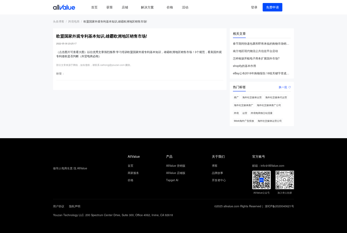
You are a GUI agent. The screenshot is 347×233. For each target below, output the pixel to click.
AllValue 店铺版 (175, 173)
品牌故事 (217, 173)
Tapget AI (172, 180)
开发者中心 (219, 180)
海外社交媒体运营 (252, 97)
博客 (214, 166)
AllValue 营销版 (175, 166)
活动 (185, 7)
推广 (236, 97)
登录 (254, 7)
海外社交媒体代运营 (276, 97)
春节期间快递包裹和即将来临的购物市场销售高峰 (262, 43)
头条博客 (58, 21)
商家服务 (133, 173)
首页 (94, 7)
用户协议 (58, 206)
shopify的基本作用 (244, 66)
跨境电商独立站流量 (261, 112)
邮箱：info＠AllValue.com (268, 166)
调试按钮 (196, 7)
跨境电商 (74, 21)
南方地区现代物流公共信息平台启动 (255, 51)
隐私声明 (74, 206)
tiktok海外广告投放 (244, 120)
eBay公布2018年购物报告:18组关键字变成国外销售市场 (262, 73)
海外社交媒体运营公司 (270, 120)
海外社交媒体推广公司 (269, 105)
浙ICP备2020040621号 (279, 206)
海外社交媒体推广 (243, 105)
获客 (109, 7)
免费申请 (272, 7)
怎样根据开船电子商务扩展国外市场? (256, 58)
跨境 (236, 112)
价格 (170, 7)
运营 (244, 112)
